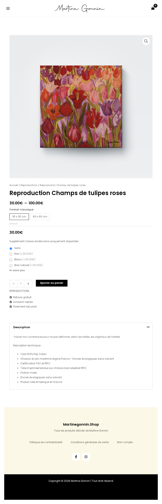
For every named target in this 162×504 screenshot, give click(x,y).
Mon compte (125, 442)
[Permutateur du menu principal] (8, 8)
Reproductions (29, 185)
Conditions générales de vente (90, 442)
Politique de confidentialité (46, 442)
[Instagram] (86, 456)
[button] (146, 41)
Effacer (13, 224)
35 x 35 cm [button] (19, 216)
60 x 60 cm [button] (40, 216)
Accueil (13, 185)
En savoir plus (17, 270)
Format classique (21, 209)
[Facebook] (76, 456)
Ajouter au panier (51, 283)
